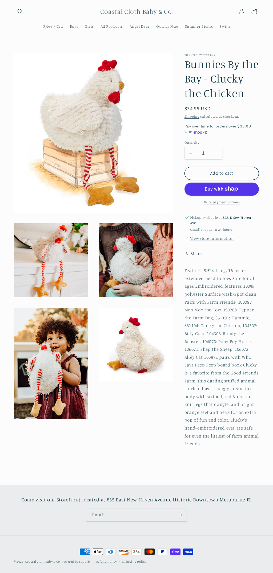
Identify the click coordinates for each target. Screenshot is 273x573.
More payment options (222, 202)
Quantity (191, 142)
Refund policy (106, 561)
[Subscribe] (180, 515)
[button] (20, 11)
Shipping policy (134, 561)
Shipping (191, 116)
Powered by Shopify (76, 561)
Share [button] (196, 253)
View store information (212, 238)
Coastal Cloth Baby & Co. (43, 561)
